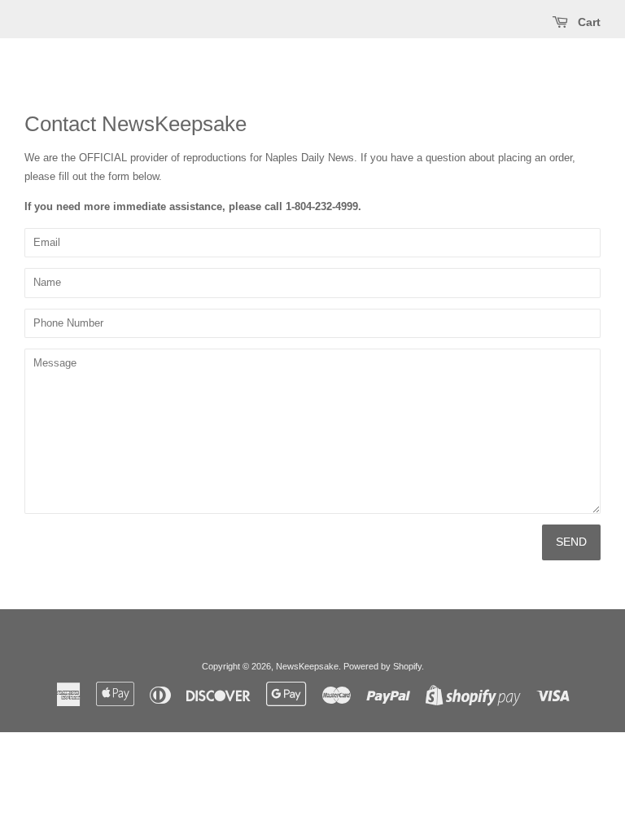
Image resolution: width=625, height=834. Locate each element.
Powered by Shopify (382, 666)
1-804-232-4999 (322, 206)
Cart (588, 22)
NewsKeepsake (307, 666)
